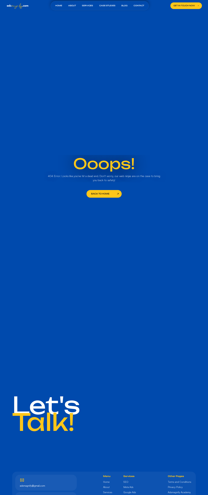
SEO (125, 481)
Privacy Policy (175, 487)
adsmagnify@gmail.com (32, 485)
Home (106, 481)
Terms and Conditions (179, 481)
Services (107, 492)
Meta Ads (128, 487)
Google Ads (129, 492)
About (106, 487)
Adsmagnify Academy (179, 492)
